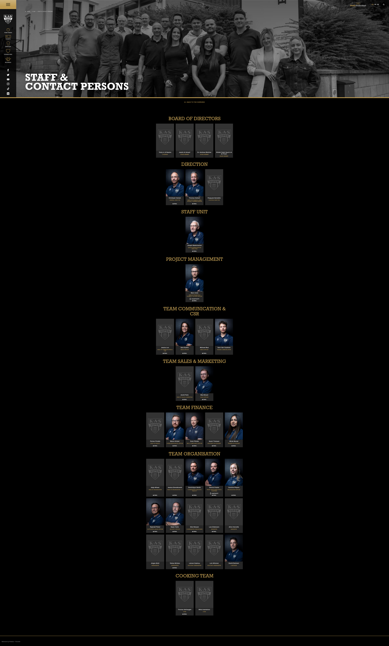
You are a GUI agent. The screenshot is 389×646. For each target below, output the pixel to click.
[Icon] (384, 5)
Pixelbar (11, 641)
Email (175, 203)
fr (375, 4)
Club (33, 11)
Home (28, 11)
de (378, 4)
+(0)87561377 (214, 493)
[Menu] (8, 4)
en (373, 4)
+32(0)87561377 (195, 299)
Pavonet (17, 641)
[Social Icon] (8, 70)
